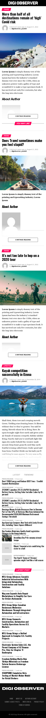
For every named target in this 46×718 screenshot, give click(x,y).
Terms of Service (24, 705)
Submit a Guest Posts (12, 702)
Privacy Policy (39, 702)
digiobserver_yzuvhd (19, 29)
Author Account (30, 698)
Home (11, 698)
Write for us (27, 702)
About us (19, 698)
